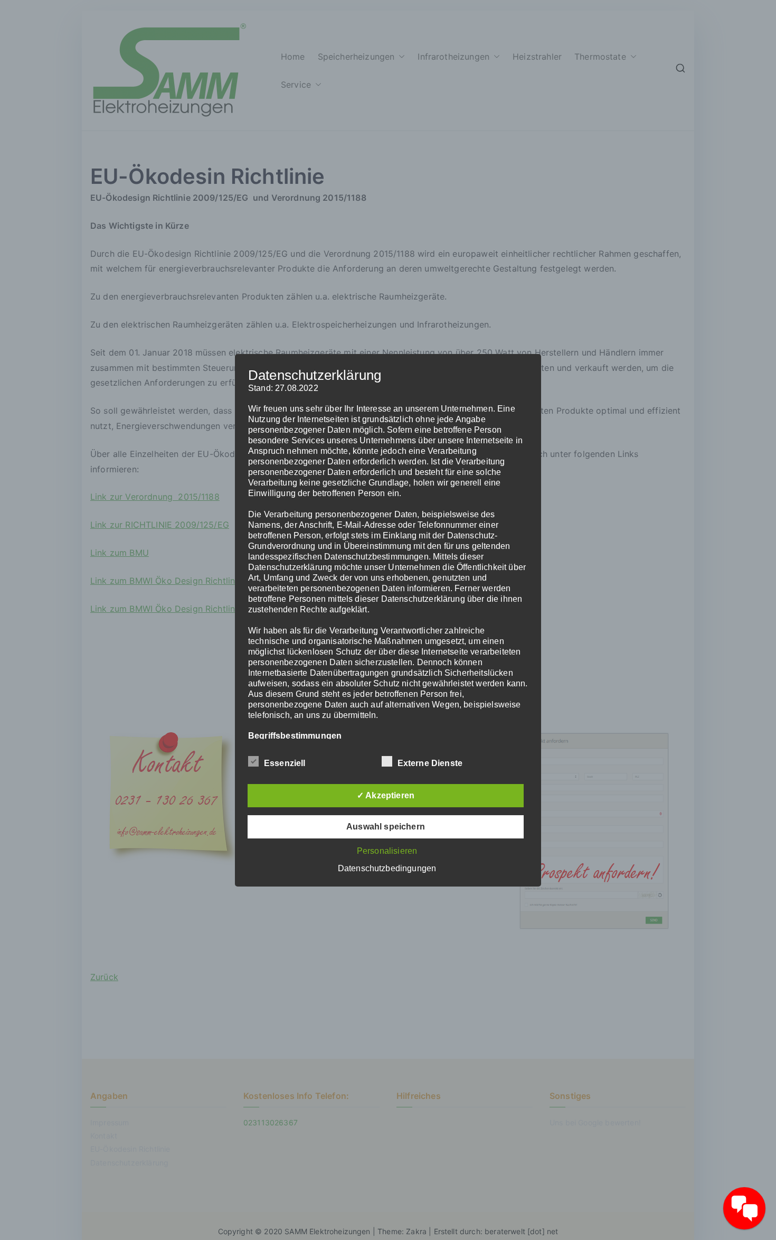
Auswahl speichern (385, 826)
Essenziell (285, 763)
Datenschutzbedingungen (387, 868)
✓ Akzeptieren (385, 795)
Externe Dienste (430, 763)
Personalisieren (387, 850)
